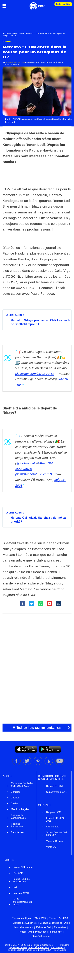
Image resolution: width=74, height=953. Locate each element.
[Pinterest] (38, 764)
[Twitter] (27, 764)
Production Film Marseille (48, 931)
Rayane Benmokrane (15, 62)
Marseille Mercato (23, 927)
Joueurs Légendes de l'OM (54, 923)
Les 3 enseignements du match (22, 902)
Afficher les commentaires (41, 727)
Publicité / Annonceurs (17, 825)
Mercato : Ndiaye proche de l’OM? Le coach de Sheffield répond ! (40, 322)
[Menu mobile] (5, 5)
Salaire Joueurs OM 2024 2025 (56, 833)
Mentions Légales (20, 809)
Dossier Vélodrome (23, 867)
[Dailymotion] (49, 764)
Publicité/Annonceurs (39, 947)
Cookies (15, 797)
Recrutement (17, 832)
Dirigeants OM (53, 812)
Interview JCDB (21, 893)
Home (21, 33)
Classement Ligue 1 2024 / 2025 (29, 918)
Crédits (14, 803)
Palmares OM (43, 927)
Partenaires (60, 927)
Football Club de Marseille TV (21, 880)
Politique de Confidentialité (18, 816)
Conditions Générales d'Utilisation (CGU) (22, 784)
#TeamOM (45, 463)
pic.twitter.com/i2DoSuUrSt (34, 373)
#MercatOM (23, 468)
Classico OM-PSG (58, 918)
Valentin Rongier (54, 841)
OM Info (13, 33)
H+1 (15, 887)
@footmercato (26, 463)
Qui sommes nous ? (56, 792)
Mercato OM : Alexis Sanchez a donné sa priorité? (38, 519)
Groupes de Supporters (25, 923)
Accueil (6, 33)
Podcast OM (25, 931)
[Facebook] (16, 764)
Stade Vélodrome (41, 936)
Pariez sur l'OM (63, 4)
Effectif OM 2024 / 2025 (55, 819)
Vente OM (51, 847)
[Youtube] (59, 764)
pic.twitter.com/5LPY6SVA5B (36, 474)
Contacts (15, 791)
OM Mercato (52, 826)
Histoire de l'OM (54, 786)
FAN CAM (18, 873)
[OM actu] (37, 4)
